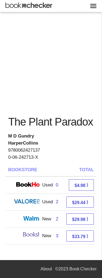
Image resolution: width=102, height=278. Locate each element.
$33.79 (80, 236)
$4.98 (81, 185)
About (46, 269)
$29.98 (80, 219)
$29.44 (80, 202)
